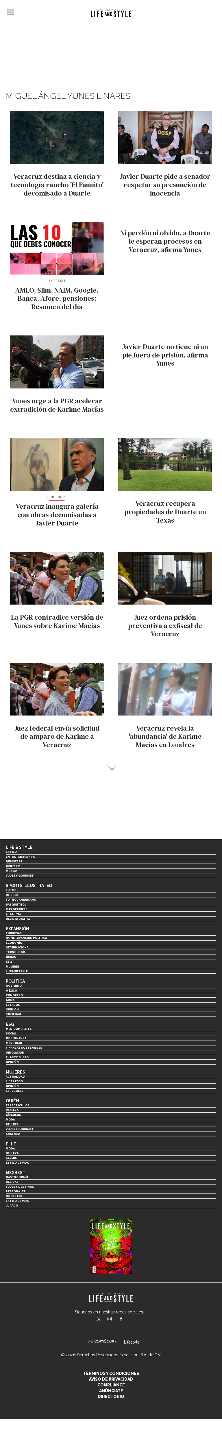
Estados (13, 1004)
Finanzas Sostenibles (24, 1047)
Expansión (17, 928)
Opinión (12, 1009)
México (11, 990)
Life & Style (19, 847)
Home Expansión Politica (26, 937)
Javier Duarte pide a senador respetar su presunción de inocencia (165, 184)
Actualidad (15, 1076)
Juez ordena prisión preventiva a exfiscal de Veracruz (165, 625)
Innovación (15, 1052)
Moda (10, 1119)
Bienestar (14, 1196)
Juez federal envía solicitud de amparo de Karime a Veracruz (56, 736)
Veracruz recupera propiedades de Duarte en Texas (165, 512)
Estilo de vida (17, 1162)
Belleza (12, 1124)
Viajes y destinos (20, 1186)
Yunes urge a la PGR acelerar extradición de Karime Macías (57, 405)
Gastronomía (17, 1177)
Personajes (15, 1191)
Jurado (12, 1205)
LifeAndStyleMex (126, 1319)
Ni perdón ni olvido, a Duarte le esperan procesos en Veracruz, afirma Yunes (165, 241)
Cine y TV (13, 866)
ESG (9, 961)
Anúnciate (111, 1390)
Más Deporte (16, 909)
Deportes (14, 861)
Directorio (111, 1396)
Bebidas (12, 1181)
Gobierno (14, 985)
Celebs (11, 1157)
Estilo (11, 851)
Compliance (111, 1385)
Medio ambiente (19, 1028)
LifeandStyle (17, 971)
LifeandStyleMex (99, 1319)
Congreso (14, 995)
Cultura (13, 1133)
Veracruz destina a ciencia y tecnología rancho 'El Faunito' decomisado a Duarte (57, 184)
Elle (11, 1144)
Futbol (12, 890)
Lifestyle (13, 913)
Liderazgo (14, 1081)
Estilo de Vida (17, 1200)
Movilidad (14, 1043)
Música (11, 871)
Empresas (57, 280)
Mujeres (13, 966)
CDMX (10, 999)
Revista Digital (18, 918)
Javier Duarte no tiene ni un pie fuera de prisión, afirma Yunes (165, 355)
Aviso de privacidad (111, 1379)
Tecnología (15, 952)
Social (11, 1033)
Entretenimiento (20, 856)
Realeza (12, 1110)
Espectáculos (17, 1105)
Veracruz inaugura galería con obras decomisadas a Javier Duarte (57, 514)
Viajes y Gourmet (20, 875)
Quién (12, 1100)
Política (15, 981)
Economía (14, 942)
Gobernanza (16, 1038)
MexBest (15, 1172)
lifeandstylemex (114, 1319)
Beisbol (12, 895)
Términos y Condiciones (111, 1373)
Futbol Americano (21, 899)
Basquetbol (16, 904)
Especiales (14, 1090)
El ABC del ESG (17, 1057)
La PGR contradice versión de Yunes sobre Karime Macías (57, 621)
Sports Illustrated (29, 885)
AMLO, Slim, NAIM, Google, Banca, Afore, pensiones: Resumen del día (57, 298)
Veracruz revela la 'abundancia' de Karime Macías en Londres (165, 736)
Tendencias (57, 497)
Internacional (18, 947)
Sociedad (13, 1014)
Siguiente (111, 767)
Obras (11, 957)
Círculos (13, 1114)
